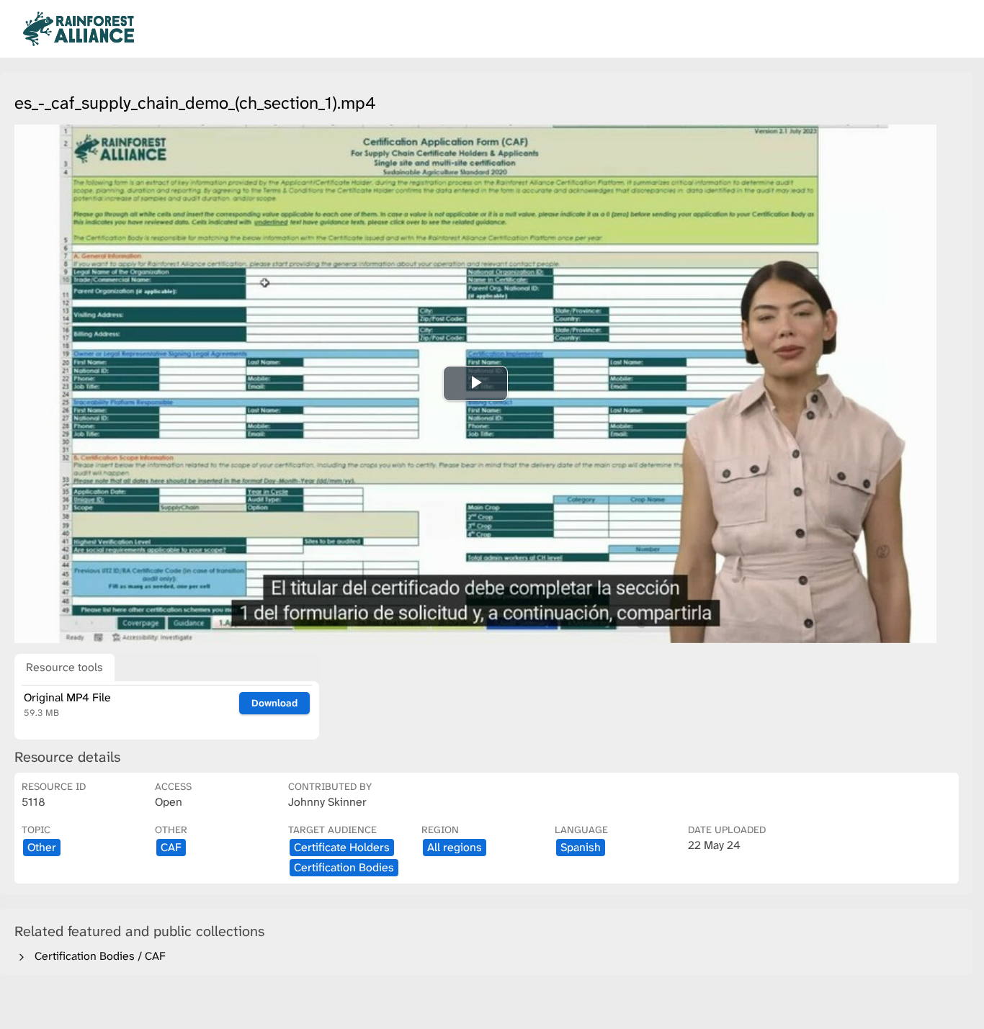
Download (274, 702)
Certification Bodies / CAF (97, 955)
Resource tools (64, 667)
